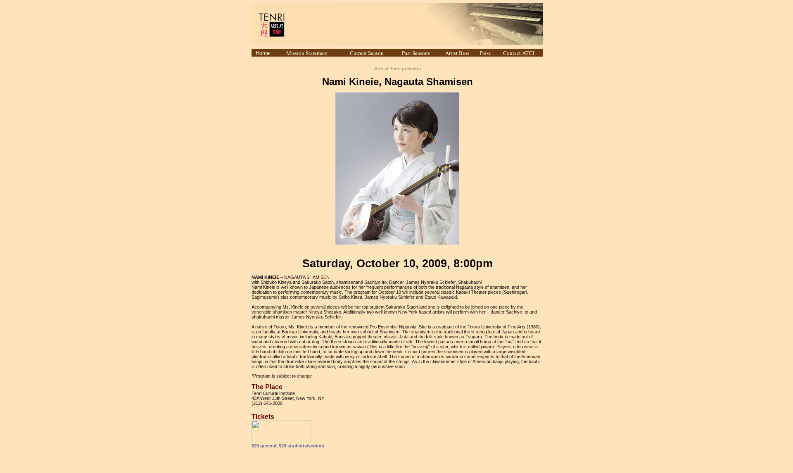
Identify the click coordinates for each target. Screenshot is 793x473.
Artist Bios (457, 53)
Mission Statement (307, 53)
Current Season (367, 53)
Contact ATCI (518, 53)
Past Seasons (416, 53)
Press (485, 53)
